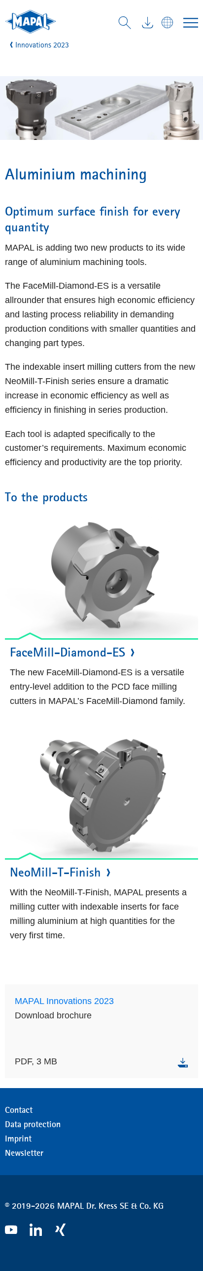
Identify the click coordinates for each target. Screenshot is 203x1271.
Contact (19, 1109)
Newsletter (24, 1152)
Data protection (33, 1124)
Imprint (18, 1138)
